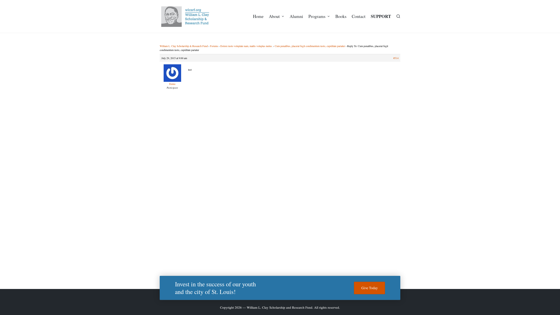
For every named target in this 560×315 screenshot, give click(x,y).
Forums (214, 46)
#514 (396, 58)
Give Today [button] (369, 287)
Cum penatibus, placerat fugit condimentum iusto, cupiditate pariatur (310, 46)
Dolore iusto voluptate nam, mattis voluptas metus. (246, 46)
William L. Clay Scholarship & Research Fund (184, 46)
